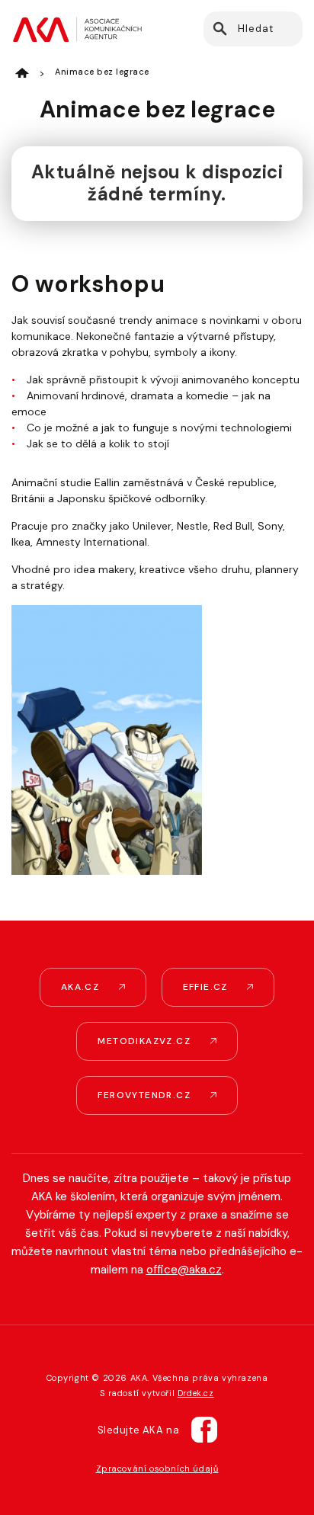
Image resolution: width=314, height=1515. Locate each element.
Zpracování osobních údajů (157, 1468)
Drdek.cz (196, 1393)
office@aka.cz (184, 1269)
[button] (218, 28)
